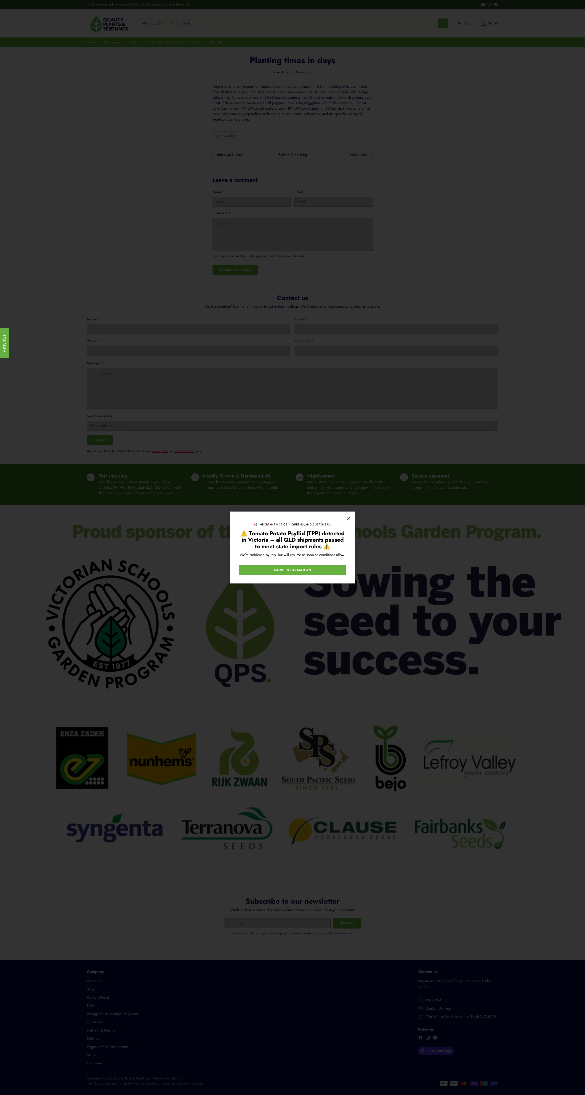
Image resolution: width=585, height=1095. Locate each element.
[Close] (348, 518)
